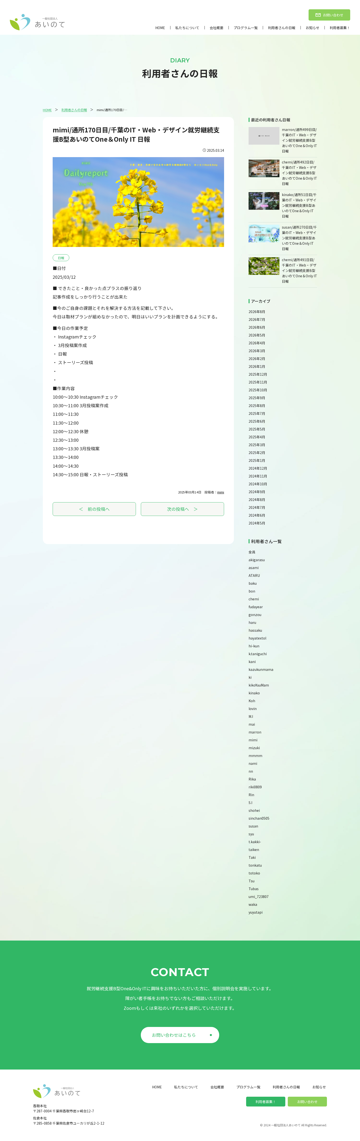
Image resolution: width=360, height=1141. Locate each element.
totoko (254, 873)
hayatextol (257, 638)
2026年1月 (257, 366)
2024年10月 (258, 483)
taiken (254, 849)
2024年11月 (258, 476)
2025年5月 (257, 429)
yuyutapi (256, 912)
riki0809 (255, 786)
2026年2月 (257, 358)
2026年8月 (257, 311)
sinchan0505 (259, 818)
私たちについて (187, 27)
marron (255, 732)
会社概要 (216, 27)
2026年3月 (257, 350)
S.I (250, 802)
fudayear (256, 606)
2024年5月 (257, 523)
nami (253, 763)
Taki (252, 857)
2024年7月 (257, 507)
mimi (220, 492)
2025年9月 (257, 397)
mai (252, 724)
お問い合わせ (307, 1101)
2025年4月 (257, 436)
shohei (254, 810)
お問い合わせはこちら (174, 1035)
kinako (254, 692)
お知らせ (312, 27)
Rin (251, 794)
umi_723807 (259, 896)
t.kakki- (255, 841)
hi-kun (254, 645)
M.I (251, 716)
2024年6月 (257, 515)
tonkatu (255, 865)
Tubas (254, 888)
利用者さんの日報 (281, 27)
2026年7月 (257, 319)
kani (252, 661)
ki (250, 677)
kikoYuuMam (259, 685)
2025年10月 (258, 389)
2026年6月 (257, 327)
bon (252, 591)
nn (251, 771)
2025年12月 (258, 374)
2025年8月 (257, 405)
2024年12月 (258, 468)
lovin (253, 708)
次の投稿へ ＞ (182, 509)
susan (253, 826)
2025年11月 (258, 382)
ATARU (254, 575)
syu (251, 833)
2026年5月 (257, 335)
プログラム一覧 (246, 27)
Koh (252, 700)
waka (253, 904)
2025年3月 (257, 444)
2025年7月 (257, 413)
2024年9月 (257, 491)
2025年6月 (257, 421)
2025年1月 (257, 460)
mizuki (254, 747)
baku (253, 583)
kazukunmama (261, 669)
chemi (254, 598)
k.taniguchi (258, 653)
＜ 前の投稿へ (94, 509)
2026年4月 (257, 342)
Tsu (251, 880)
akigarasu (257, 559)
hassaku (255, 630)
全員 (252, 551)
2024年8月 (257, 499)
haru (252, 622)
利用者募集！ (340, 27)
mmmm (255, 755)
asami (254, 567)
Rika (252, 779)
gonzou (255, 614)
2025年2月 (257, 452)
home (160, 27)
